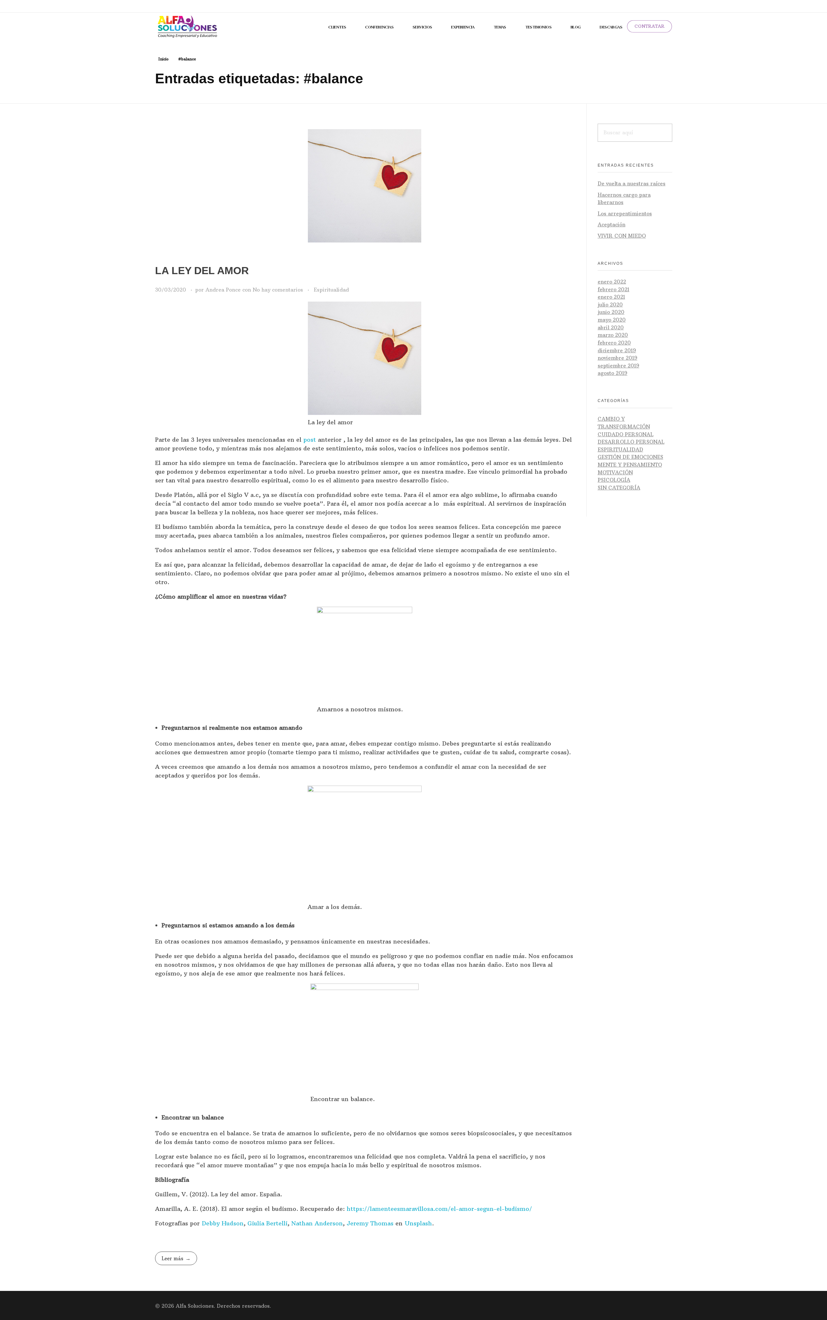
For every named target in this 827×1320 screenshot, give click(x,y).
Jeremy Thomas (370, 1223)
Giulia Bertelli (267, 1223)
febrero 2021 (613, 289)
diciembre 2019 (617, 350)
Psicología (614, 480)
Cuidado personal (626, 434)
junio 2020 (611, 312)
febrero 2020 (614, 343)
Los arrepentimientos (625, 214)
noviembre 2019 (617, 358)
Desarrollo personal (631, 442)
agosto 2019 (612, 373)
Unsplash (418, 1223)
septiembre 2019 (618, 366)
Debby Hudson (223, 1223)
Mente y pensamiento (630, 465)
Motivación (615, 472)
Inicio (163, 59)
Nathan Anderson (317, 1223)
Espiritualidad (331, 289)
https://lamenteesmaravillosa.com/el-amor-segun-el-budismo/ (439, 1208)
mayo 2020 (612, 320)
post (308, 439)
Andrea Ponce (223, 289)
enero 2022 (612, 282)
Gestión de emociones (630, 457)
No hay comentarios (278, 289)
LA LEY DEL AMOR (202, 270)
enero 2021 (611, 297)
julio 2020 (610, 305)
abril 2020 (611, 328)
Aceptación (611, 225)
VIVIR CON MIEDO (622, 236)
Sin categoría (619, 488)
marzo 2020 (613, 335)
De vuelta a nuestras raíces (631, 183)
